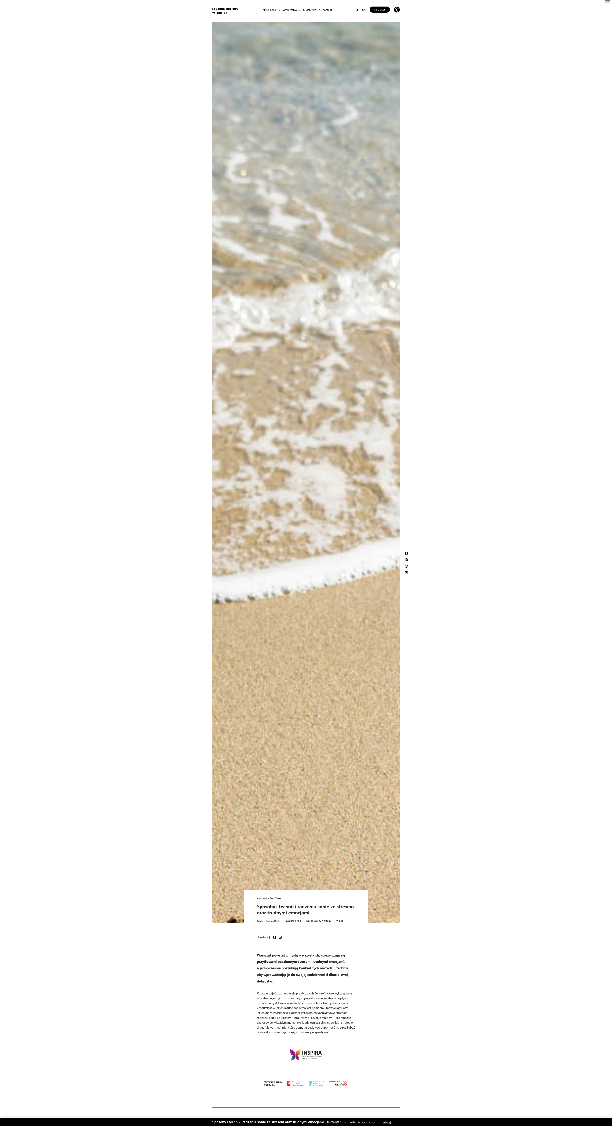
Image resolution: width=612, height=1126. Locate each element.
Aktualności (269, 9)
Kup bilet (379, 9)
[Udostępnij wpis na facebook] (274, 937)
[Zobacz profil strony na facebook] (406, 553)
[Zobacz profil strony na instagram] (406, 559)
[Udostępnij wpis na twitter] (280, 937)
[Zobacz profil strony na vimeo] (406, 566)
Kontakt (327, 9)
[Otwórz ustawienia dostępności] (397, 9)
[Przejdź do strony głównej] (225, 10)
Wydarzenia (290, 9)
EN (364, 9)
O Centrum (309, 9)
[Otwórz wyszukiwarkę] (357, 9)
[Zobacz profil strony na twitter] (406, 572)
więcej (340, 920)
